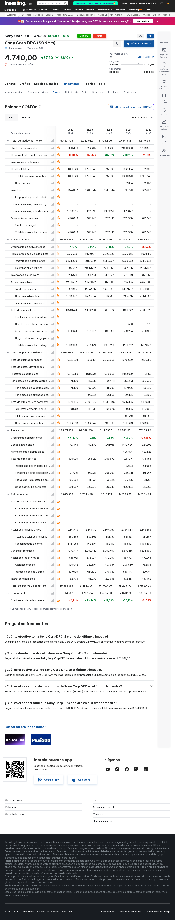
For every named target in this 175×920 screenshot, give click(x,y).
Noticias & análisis (46, 83)
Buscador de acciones (32, 15)
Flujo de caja (71, 92)
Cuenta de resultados (38, 92)
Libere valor (144, 57)
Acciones (11, 15)
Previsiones (130, 92)
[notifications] (162, 3)
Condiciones (107, 911)
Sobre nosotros (14, 799)
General (10, 83)
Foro (102, 83)
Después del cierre (86, 15)
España (49, 15)
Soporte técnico (14, 814)
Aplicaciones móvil (103, 807)
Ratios (85, 92)
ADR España (133, 15)
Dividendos (98, 92)
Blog (95, 799)
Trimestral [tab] (27, 117)
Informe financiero (14, 92)
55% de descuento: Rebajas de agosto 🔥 (95, 3)
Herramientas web (103, 821)
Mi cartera (98, 814)
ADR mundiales (117, 15)
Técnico (89, 83)
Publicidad (11, 807)
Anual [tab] (11, 117)
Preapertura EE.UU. (65, 15)
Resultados (114, 92)
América (146, 15)
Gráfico (25, 83)
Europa (156, 15)
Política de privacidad (130, 911)
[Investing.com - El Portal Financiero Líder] (18, 3)
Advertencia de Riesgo (158, 911)
